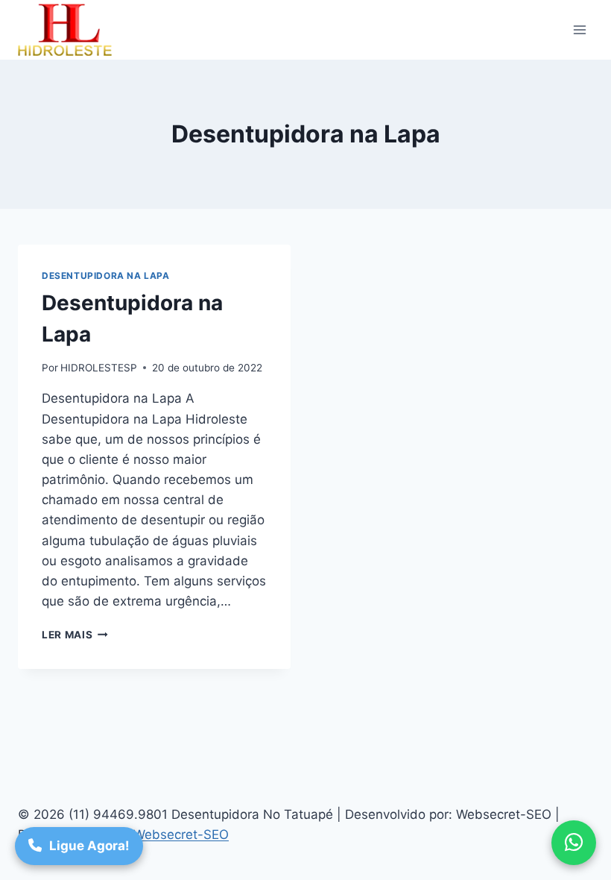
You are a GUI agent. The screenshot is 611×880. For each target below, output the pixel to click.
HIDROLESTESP (98, 368)
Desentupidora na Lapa (106, 275)
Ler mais (75, 635)
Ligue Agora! (89, 845)
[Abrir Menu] (579, 29)
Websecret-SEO (181, 834)
